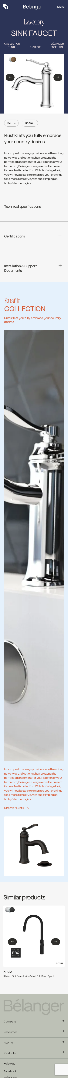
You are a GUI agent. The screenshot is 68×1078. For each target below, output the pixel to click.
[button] (10, 77)
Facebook (10, 1071)
